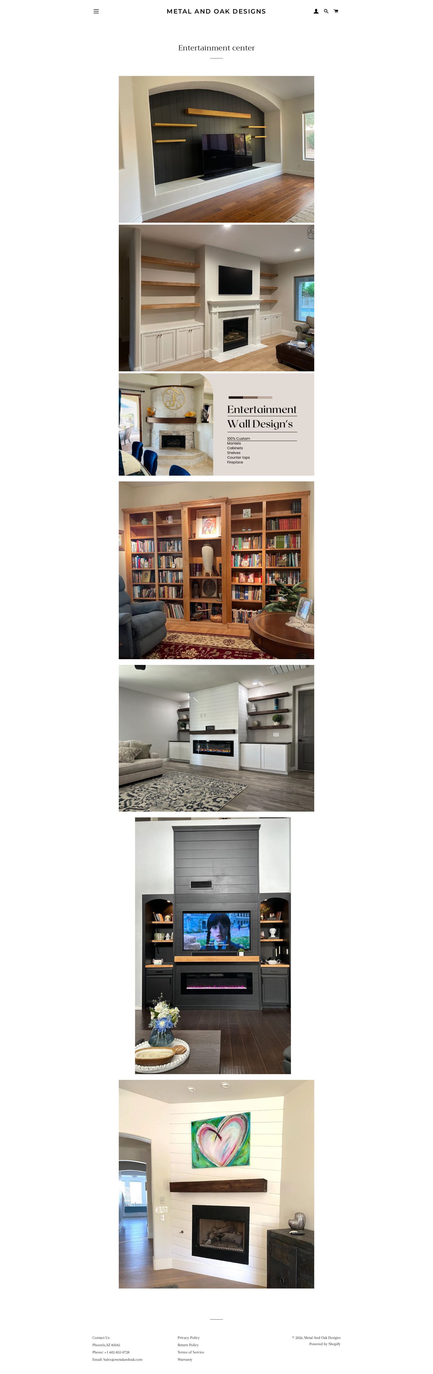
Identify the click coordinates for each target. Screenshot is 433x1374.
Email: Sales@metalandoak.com (117, 1359)
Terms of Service (191, 1352)
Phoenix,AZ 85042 (106, 1345)
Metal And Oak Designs (216, 11)
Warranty (185, 1359)
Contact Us (101, 1337)
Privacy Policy (189, 1337)
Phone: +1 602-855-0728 (110, 1352)
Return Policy (188, 1345)
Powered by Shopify (325, 1344)
